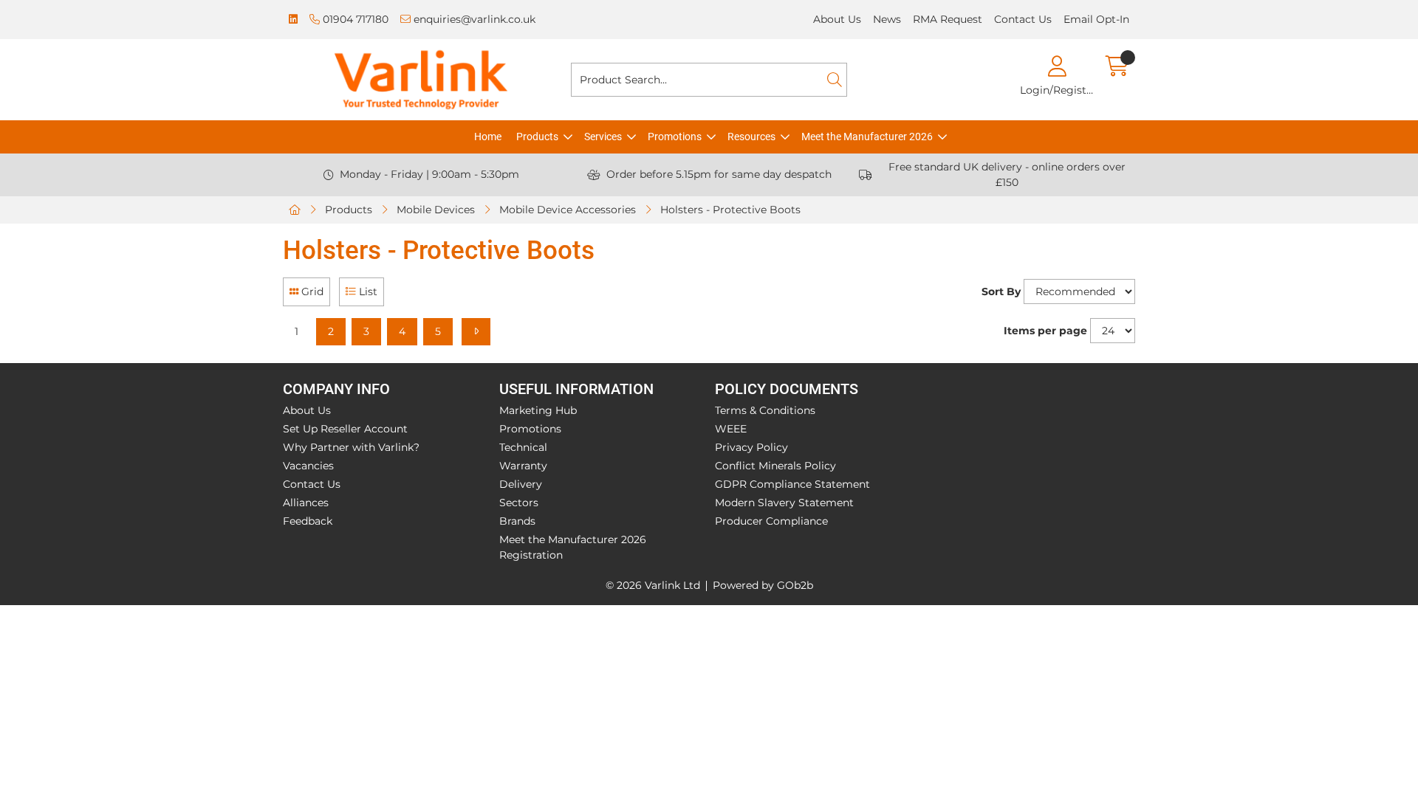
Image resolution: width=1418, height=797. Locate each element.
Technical (523, 447)
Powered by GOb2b (763, 585)
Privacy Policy (751, 447)
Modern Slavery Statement (784, 502)
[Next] (476, 331)
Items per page (1045, 330)
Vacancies (308, 465)
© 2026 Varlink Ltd (653, 585)
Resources (751, 136)
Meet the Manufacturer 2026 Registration (572, 547)
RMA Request (947, 19)
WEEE (731, 428)
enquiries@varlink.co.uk (473, 19)
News (887, 19)
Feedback (307, 521)
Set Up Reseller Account (345, 428)
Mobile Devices (436, 209)
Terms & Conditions (765, 410)
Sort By (1001, 291)
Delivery (520, 484)
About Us (837, 19)
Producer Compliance (771, 521)
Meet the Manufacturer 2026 (867, 136)
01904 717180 (354, 19)
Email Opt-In (1096, 19)
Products (537, 136)
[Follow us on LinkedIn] (293, 19)
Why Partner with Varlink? (351, 447)
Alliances (306, 502)
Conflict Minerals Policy (775, 465)
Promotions (675, 136)
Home (487, 136)
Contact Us (1023, 19)
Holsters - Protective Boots (730, 209)
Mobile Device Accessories (567, 209)
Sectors (518, 502)
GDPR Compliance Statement (792, 484)
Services (603, 136)
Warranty (523, 465)
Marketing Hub (538, 410)
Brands (517, 521)
